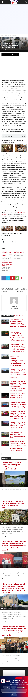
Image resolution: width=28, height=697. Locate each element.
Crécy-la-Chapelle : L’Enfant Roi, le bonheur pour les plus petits (21, 289)
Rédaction (3, 485)
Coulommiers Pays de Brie (10, 35)
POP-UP (13, 687)
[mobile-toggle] (2, 2)
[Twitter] (8, 278)
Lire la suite (4, 495)
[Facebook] (3, 278)
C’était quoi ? (7, 687)
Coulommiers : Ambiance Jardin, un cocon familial (19, 252)
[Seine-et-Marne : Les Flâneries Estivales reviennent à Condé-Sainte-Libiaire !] (5, 434)
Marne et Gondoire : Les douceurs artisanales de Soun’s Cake (7, 289)
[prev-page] (2, 454)
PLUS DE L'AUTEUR (18, 315)
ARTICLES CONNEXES (7, 315)
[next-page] (5, 454)
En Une (2, 471)
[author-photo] (14, 304)
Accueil (2, 35)
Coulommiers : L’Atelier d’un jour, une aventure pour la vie (7, 264)
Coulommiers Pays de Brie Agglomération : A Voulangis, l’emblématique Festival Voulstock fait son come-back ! (18, 425)
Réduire (14, 694)
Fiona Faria (5, 49)
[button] (26, 2)
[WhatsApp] (17, 278)
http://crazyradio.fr (14, 308)
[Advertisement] (14, 19)
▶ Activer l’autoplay (14, 691)
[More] (20, 54)
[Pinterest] (12, 278)
